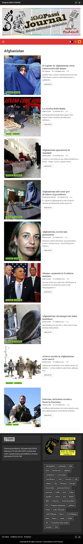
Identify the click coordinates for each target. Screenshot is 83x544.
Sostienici (27, 537)
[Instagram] (79, 2)
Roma (54, 518)
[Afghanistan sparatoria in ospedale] (22, 158)
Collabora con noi (16, 537)
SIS (47, 523)
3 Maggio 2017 (59, 111)
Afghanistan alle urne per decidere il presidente (56, 193)
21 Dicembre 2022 (59, 71)
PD (47, 505)
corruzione (61, 475)
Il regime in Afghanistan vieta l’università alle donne (58, 67)
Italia (71, 492)
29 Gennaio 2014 (59, 279)
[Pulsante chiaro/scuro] (71, 42)
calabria (67, 470)
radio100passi (51, 514)
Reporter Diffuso (50, 197)
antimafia (62, 466)
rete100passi (72, 514)
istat (64, 492)
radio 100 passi (58, 510)
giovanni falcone (63, 488)
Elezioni (63, 483)
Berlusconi (56, 470)
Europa (72, 483)
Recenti (17, 92)
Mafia (71, 496)
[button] (3, 42)
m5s (64, 496)
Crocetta (68, 479)
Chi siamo (5, 537)
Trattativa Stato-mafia (59, 523)
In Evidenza (18, 175)
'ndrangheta (50, 466)
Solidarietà (16, 134)
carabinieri (50, 475)
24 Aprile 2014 (59, 155)
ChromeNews (48, 542)
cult (75, 479)
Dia (55, 483)
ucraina (49, 527)
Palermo (55, 501)
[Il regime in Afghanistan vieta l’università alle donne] (22, 75)
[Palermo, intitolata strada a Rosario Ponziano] (22, 407)
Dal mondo (9, 92)
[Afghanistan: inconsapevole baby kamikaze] (22, 324)
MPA (47, 501)
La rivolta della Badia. (54, 108)
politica (71, 505)
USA (56, 527)
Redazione (47, 111)
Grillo (57, 492)
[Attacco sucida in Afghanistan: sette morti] (22, 366)
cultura (48, 483)
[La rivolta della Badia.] (22, 116)
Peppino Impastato (58, 505)
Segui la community (79, 41)
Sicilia (70, 518)
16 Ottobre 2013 (59, 405)
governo (49, 492)
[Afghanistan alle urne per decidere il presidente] (22, 199)
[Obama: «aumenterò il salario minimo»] (22, 283)
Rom (47, 518)
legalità (49, 496)
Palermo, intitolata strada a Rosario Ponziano (57, 400)
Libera (57, 496)
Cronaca (8, 424)
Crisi (60, 479)
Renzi (62, 514)
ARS (70, 466)
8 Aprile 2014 (63, 197)
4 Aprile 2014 (58, 237)
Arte (47, 470)
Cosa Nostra (50, 479)
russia (62, 518)
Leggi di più (47, 84)
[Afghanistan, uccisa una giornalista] (22, 241)
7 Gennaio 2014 (59, 322)
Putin (48, 510)
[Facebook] (76, 2)
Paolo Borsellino (68, 501)
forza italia (50, 488)
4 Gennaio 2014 (59, 362)
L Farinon (47, 71)
